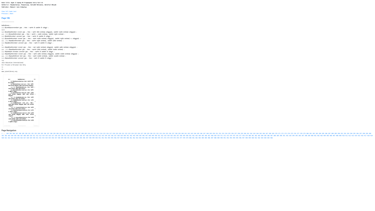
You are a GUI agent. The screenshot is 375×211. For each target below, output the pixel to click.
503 (262, 138)
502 (259, 138)
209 (85, 133)
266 (263, 133)
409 (340, 135)
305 (15, 135)
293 (348, 133)
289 (335, 133)
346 (143, 135)
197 (48, 133)
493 (231, 138)
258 (239, 133)
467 (149, 138)
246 (201, 133)
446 (84, 138)
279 (304, 133)
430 (34, 138)
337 (115, 135)
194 (39, 133)
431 (37, 138)
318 (56, 135)
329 (90, 135)
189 (23, 133)
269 (273, 133)
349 (153, 135)
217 (110, 133)
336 (112, 135)
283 (317, 133)
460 (128, 138)
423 (12, 138)
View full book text (9, 11)
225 (135, 133)
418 (368, 135)
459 (124, 138)
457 (118, 138)
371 (221, 135)
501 (256, 138)
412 (349, 135)
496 (240, 138)
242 (189, 133)
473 (168, 138)
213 (98, 133)
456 (115, 138)
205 (73, 133)
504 (265, 138)
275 (292, 133)
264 (257, 133)
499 (249, 138)
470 (159, 138)
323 (71, 135)
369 (215, 135)
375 (234, 135)
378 (243, 135)
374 (231, 135)
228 (145, 133)
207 (79, 133)
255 (229, 133)
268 (270, 133)
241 (185, 133)
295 (354, 133)
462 (134, 138)
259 (242, 133)
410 (343, 135)
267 (267, 133)
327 (84, 135)
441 (68, 138)
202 (63, 133)
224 (132, 133)
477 (181, 138)
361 (190, 135)
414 (356, 135)
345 (140, 135)
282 (313, 133)
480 (190, 138)
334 (106, 135)
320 (62, 135)
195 (42, 133)
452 (103, 138)
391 (284, 135)
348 (149, 135)
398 (306, 135)
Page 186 (6, 18)
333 (103, 135)
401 (315, 135)
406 (331, 135)
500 (253, 138)
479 (187, 138)
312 (37, 135)
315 (46, 135)
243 (192, 133)
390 (281, 135)
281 (310, 133)
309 (28, 135)
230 (151, 133)
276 (295, 133)
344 (137, 135)
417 (365, 135)
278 (301, 133)
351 (159, 135)
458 (121, 138)
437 (56, 138)
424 (15, 138)
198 (51, 133)
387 (271, 135)
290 (339, 133)
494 (234, 138)
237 (173, 133)
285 (323, 133)
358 (181, 135)
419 (371, 135)
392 (287, 135)
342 (131, 135)
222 (126, 133)
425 (18, 138)
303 (9, 135)
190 (26, 133)
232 (157, 133)
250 (213, 133)
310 (31, 135)
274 (289, 133)
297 (360, 133)
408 (337, 135)
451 (99, 138)
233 (160, 133)
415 (359, 135)
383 (259, 135)
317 (53, 135)
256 (232, 133)
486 (209, 138)
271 (279, 133)
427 (24, 138)
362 (193, 135)
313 (40, 135)
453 (106, 138)
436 (53, 138)
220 (120, 133)
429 (31, 138)
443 (74, 138)
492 (228, 138)
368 (212, 135)
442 (71, 138)
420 (3, 138)
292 (345, 133)
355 (171, 135)
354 (168, 135)
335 (109, 135)
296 (357, 133)
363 (196, 135)
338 (118, 135)
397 (303, 135)
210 (89, 133)
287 (329, 133)
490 (221, 138)
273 (285, 133)
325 (78, 135)
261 (248, 133)
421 (6, 138)
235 (167, 133)
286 (326, 133)
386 (268, 135)
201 (60, 133)
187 (17, 133)
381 (253, 135)
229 (148, 133)
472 (165, 138)
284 (320, 133)
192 (32, 133)
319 (59, 135)
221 (123, 133)
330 (93, 135)
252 (220, 133)
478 (184, 138)
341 (128, 135)
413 (353, 135)
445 (81, 138)
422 (9, 138)
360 (187, 135)
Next (11, 13)
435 (49, 138)
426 (21, 138)
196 (45, 133)
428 (28, 138)
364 (199, 135)
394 (293, 135)
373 (228, 135)
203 (67, 133)
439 (62, 138)
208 (82, 133)
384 (262, 135)
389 (278, 135)
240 (182, 133)
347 (146, 135)
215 (104, 133)
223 (129, 133)
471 (162, 138)
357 (178, 135)
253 (223, 133)
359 (184, 135)
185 (10, 133)
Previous (5, 13)
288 (332, 133)
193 (35, 133)
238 (176, 133)
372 (224, 135)
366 (206, 135)
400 (312, 135)
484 (203, 138)
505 (268, 138)
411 (346, 135)
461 (131, 138)
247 (204, 133)
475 (174, 138)
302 (6, 135)
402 (318, 135)
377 (240, 135)
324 (74, 135)
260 (245, 133)
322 (68, 135)
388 (274, 135)
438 (59, 138)
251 (217, 133)
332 (99, 135)
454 (109, 138)
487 (212, 138)
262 (251, 133)
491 (224, 138)
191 (29, 133)
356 (174, 135)
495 (237, 138)
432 (40, 138)
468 (153, 138)
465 (143, 138)
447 (87, 138)
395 (296, 135)
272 (282, 133)
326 (81, 135)
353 (165, 135)
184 (7, 133)
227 (142, 133)
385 (265, 135)
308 (24, 135)
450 (96, 138)
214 (101, 133)
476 (178, 138)
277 (298, 133)
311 (34, 135)
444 (78, 138)
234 (163, 133)
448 (90, 138)
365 (203, 135)
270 (276, 133)
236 (170, 133)
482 (196, 138)
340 (124, 135)
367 (209, 135)
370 (218, 135)
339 (121, 135)
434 (46, 138)
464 (140, 138)
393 (290, 135)
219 (117, 133)
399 (309, 135)
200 (57, 133)
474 (171, 138)
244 (195, 133)
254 (226, 133)
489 (218, 138)
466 (146, 138)
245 (198, 133)
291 (342, 133)
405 (328, 135)
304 (12, 135)
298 (363, 133)
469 (156, 138)
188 (20, 133)
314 (43, 135)
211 (92, 133)
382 (256, 135)
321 (65, 135)
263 (254, 133)
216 (107, 133)
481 (193, 138)
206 (76, 133)
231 (154, 133)
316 (49, 135)
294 (351, 133)
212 (95, 133)
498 (246, 138)
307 (21, 135)
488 (215, 138)
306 (18, 135)
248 (207, 133)
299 (367, 133)
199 (54, 133)
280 (307, 133)
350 (156, 135)
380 (249, 135)
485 (206, 138)
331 (96, 135)
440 (65, 138)
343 (134, 135)
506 (271, 138)
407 (334, 135)
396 (299, 135)
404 (324, 135)
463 (137, 138)
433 (43, 138)
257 (235, 133)
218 (113, 133)
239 (179, 133)
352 (162, 135)
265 (260, 133)
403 (321, 135)
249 (210, 133)
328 (87, 135)
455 (112, 138)
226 (139, 133)
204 (70, 133)
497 (243, 138)
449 (93, 138)
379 (246, 135)
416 (362, 135)
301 (3, 135)
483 (199, 138)
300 (370, 133)
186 (13, 133)
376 (237, 135)
